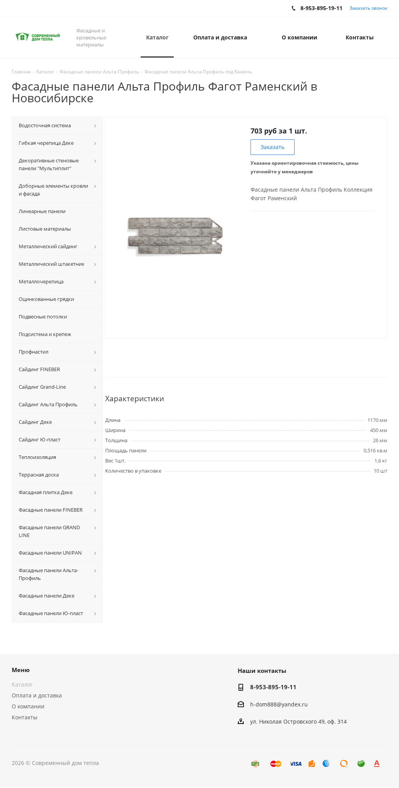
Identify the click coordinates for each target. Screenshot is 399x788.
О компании (28, 706)
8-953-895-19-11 (273, 687)
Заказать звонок (368, 8)
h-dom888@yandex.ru (279, 704)
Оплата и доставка (37, 695)
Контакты (24, 717)
